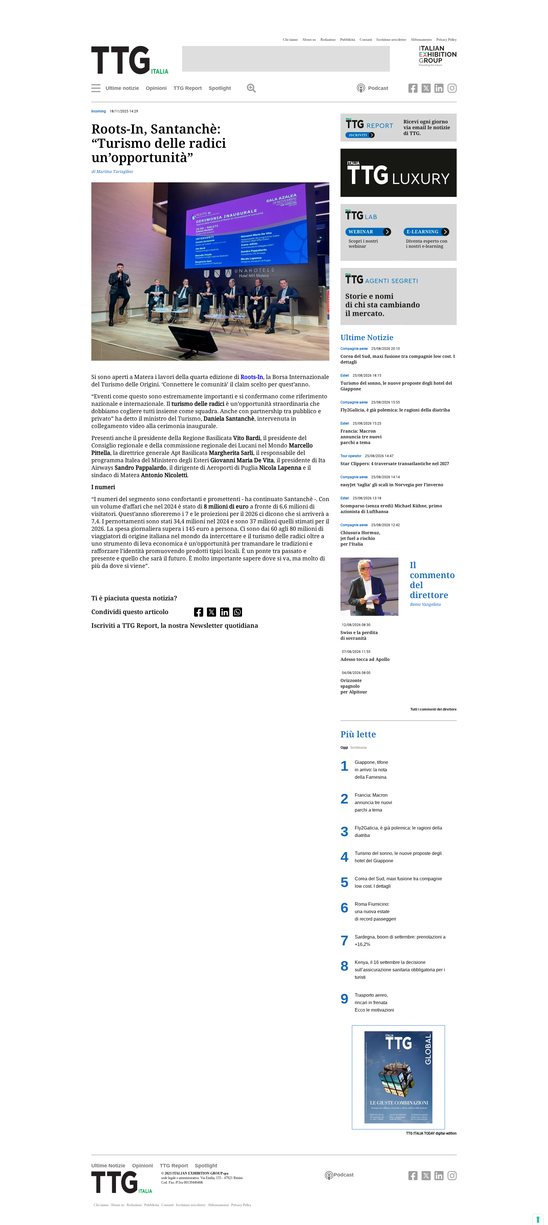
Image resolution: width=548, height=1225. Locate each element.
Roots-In (252, 377)
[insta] (451, 87)
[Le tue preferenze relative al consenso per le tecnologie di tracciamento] (538, 1219)
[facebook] (412, 87)
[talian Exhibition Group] (438, 56)
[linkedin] (438, 87)
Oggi (344, 748)
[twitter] (425, 87)
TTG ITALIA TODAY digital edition (431, 1133)
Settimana (358, 748)
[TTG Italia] (129, 59)
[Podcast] (361, 87)
